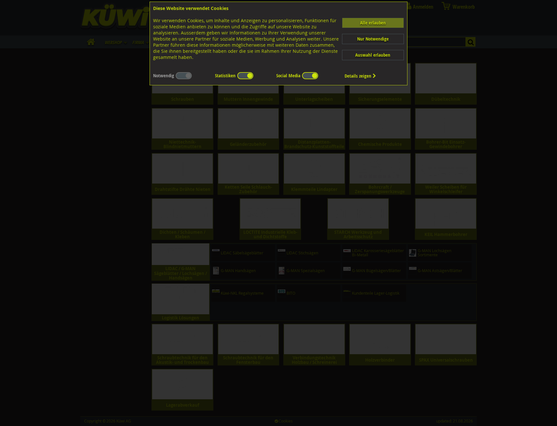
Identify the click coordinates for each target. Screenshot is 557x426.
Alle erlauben (373, 22)
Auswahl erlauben (372, 55)
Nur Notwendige (373, 38)
